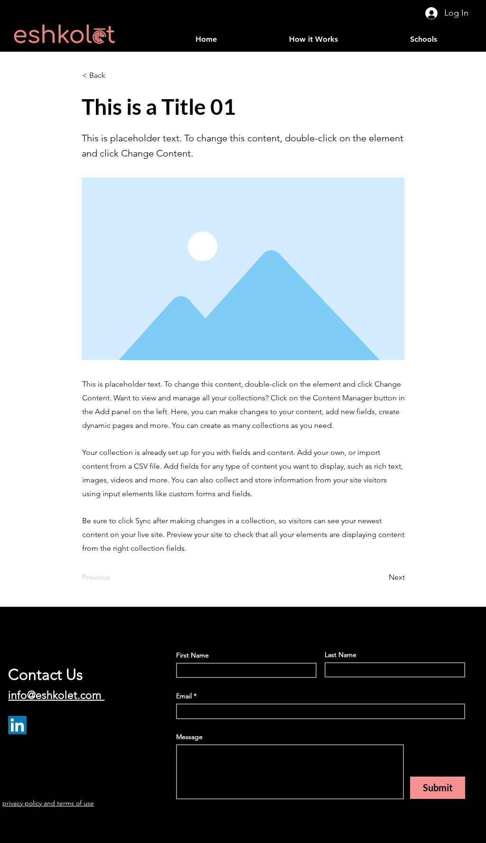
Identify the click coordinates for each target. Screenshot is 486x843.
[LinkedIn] (17, 725)
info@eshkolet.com (56, 695)
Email (184, 696)
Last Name (340, 654)
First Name (192, 655)
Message (189, 736)
